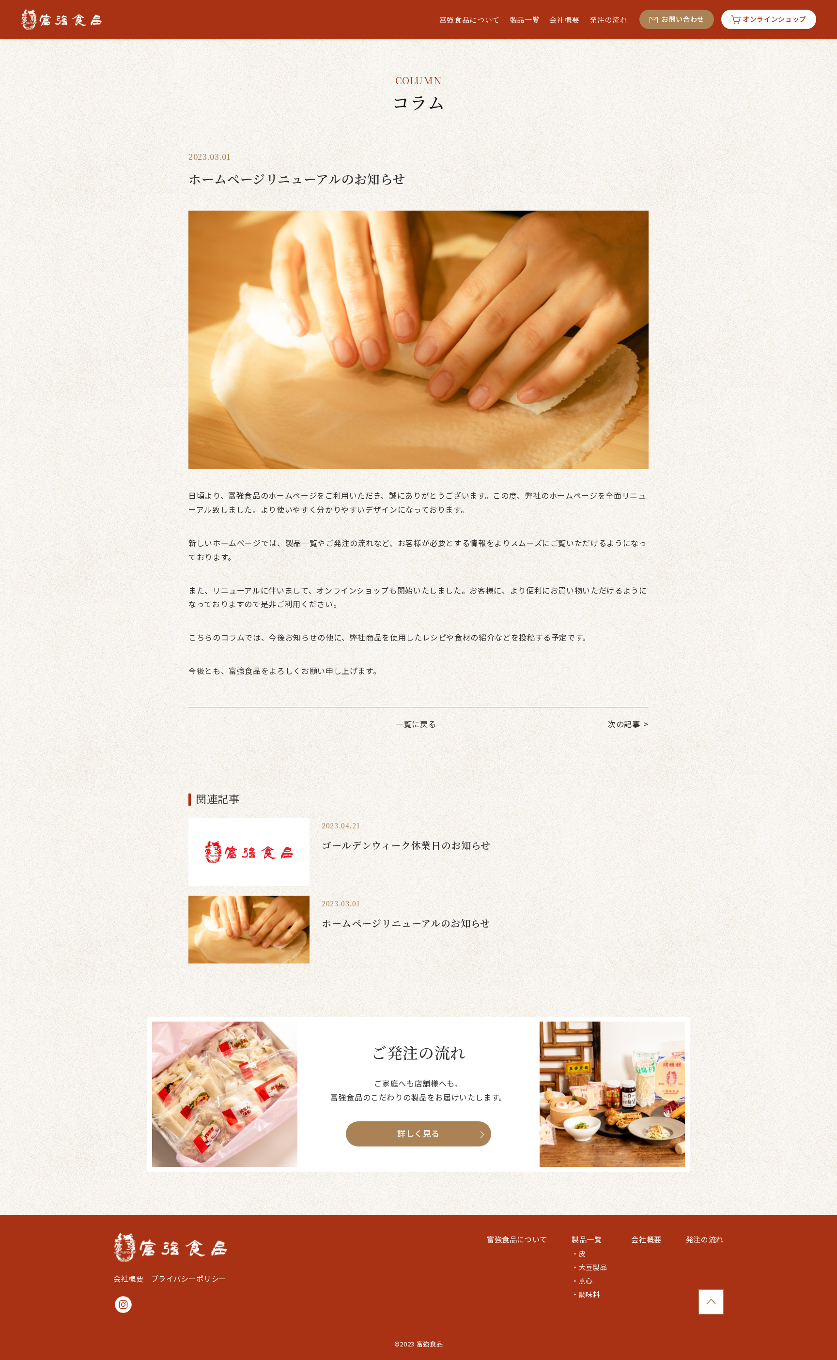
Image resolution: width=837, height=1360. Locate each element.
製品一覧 (587, 1239)
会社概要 (128, 1278)
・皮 (579, 1253)
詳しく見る (418, 1133)
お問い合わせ (683, 19)
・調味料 (586, 1294)
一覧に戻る (416, 724)
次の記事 (624, 724)
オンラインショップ (774, 19)
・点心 (582, 1280)
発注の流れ (705, 1239)
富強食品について (517, 1239)
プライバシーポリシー (189, 1278)
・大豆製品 (589, 1267)
